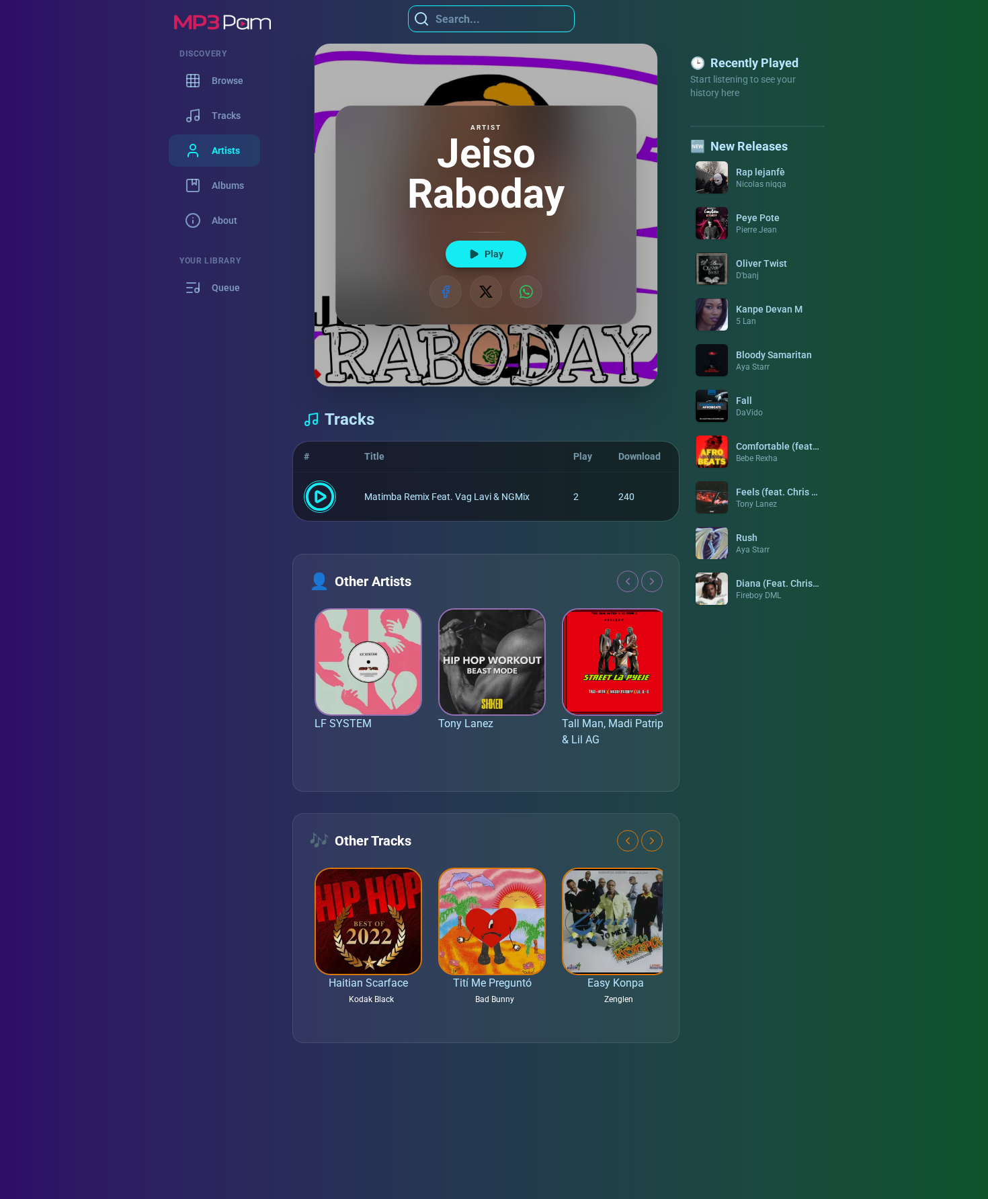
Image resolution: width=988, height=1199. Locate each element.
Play (494, 254)
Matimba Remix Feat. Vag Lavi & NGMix (447, 496)
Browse (227, 80)
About (224, 220)
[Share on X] (486, 292)
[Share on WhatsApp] (526, 292)
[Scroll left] (628, 581)
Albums (228, 185)
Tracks (226, 115)
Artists (226, 150)
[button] (757, 177)
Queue (226, 287)
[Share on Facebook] (445, 292)
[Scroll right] (652, 581)
